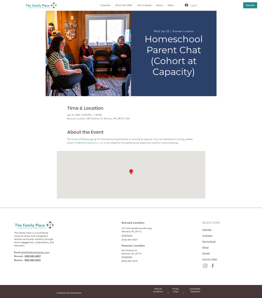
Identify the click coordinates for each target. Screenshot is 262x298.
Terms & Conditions (158, 290)
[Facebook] (213, 266)
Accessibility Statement (195, 290)
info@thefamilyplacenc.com (34, 252)
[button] (124, 5)
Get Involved (208, 241)
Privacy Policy (175, 290)
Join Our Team (209, 259)
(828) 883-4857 (33, 256)
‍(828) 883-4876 (130, 260)
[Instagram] (205, 266)
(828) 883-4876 (32, 260)
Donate (206, 253)
